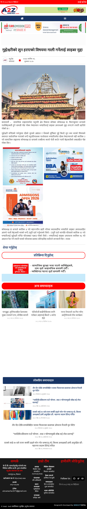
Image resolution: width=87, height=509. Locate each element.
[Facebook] (74, 478)
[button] (65, 18)
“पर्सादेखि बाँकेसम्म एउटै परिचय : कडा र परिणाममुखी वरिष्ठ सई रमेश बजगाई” (43, 434)
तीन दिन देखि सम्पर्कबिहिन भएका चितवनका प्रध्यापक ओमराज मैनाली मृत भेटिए (43, 425)
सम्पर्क (14, 461)
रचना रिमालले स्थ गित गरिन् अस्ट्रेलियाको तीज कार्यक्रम (72, 313)
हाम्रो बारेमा (82, 2)
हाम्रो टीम (43, 461)
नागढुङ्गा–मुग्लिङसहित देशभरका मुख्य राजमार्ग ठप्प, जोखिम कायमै (15, 313)
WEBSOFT (80, 505)
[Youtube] (82, 478)
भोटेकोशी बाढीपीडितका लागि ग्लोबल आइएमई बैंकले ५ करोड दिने (43, 315)
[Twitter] (78, 478)
